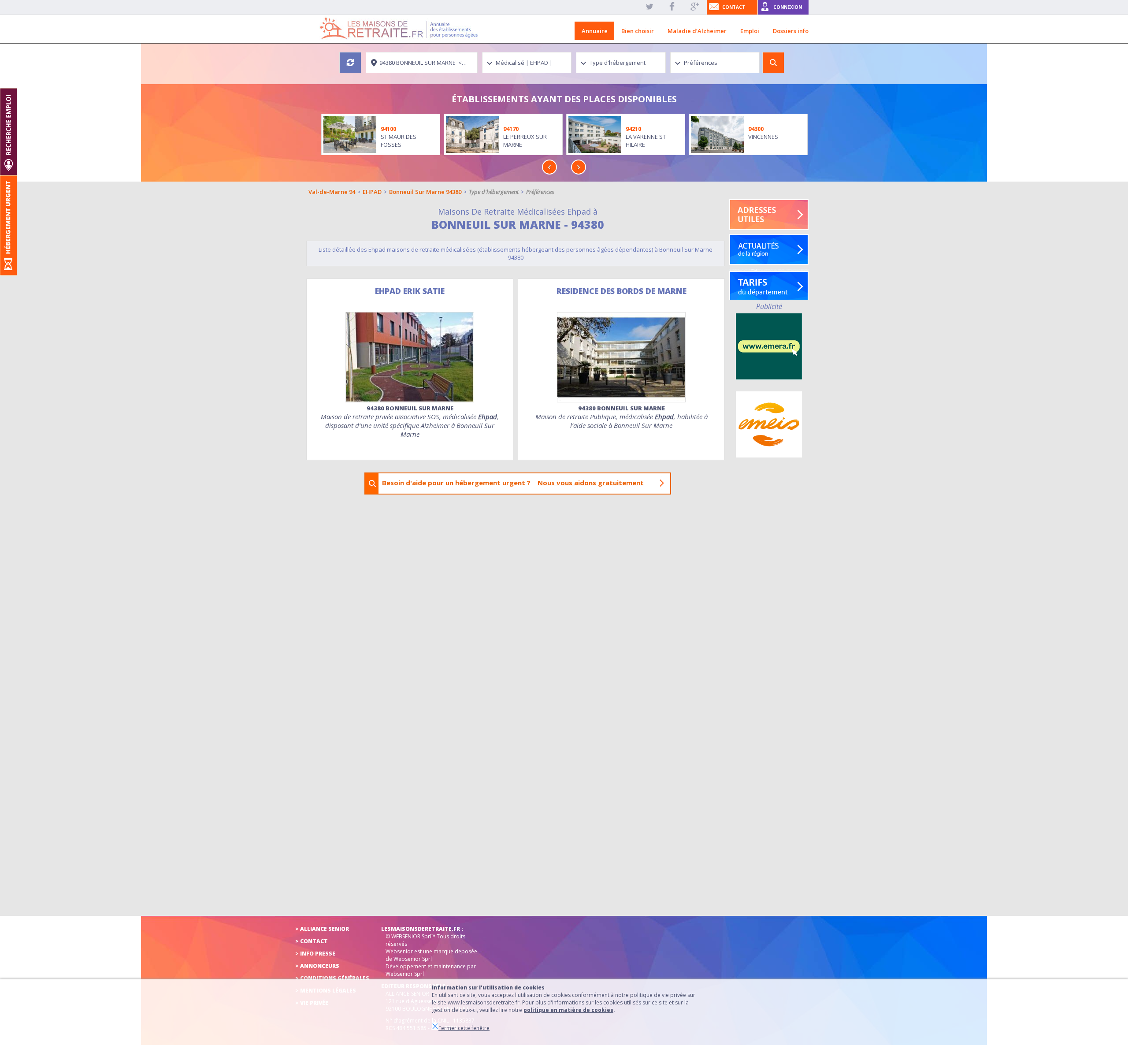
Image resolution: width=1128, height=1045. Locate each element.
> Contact (311, 941)
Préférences (540, 192)
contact (733, 7)
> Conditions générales (332, 978)
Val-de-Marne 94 (331, 192)
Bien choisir (637, 31)
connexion (787, 7)
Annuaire (595, 31)
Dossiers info (791, 31)
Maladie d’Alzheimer (697, 31)
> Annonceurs (317, 966)
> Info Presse (315, 953)
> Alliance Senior (322, 929)
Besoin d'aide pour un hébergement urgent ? (513, 482)
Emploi (749, 31)
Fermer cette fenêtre (464, 1028)
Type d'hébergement (494, 192)
